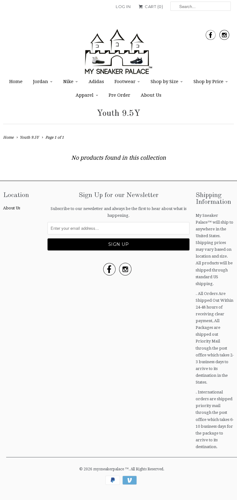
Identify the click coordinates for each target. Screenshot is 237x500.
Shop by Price (208, 81)
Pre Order (119, 95)
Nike (68, 81)
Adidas (96, 81)
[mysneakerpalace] (118, 53)
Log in (123, 6)
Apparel (85, 95)
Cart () (153, 6)
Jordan (40, 81)
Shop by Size (164, 81)
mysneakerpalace (109, 469)
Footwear (124, 81)
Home (16, 81)
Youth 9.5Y (118, 113)
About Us (151, 95)
